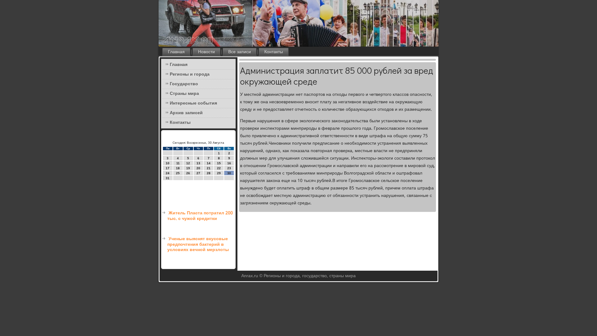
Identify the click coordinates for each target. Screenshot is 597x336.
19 (188, 168)
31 (167, 178)
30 (229, 173)
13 (198, 163)
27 (198, 173)
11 (178, 163)
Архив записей (186, 113)
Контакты (273, 52)
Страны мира (184, 93)
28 (209, 173)
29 (219, 173)
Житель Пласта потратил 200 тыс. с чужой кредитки (200, 215)
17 (167, 168)
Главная (176, 52)
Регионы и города (190, 74)
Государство (184, 84)
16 (229, 163)
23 (229, 168)
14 (209, 163)
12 (188, 163)
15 (219, 163)
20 (198, 168)
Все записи (239, 52)
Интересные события (193, 103)
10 (167, 163)
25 (178, 173)
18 (178, 168)
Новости (206, 52)
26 (188, 173)
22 (219, 168)
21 (209, 168)
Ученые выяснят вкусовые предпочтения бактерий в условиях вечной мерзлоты (198, 244)
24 (167, 173)
